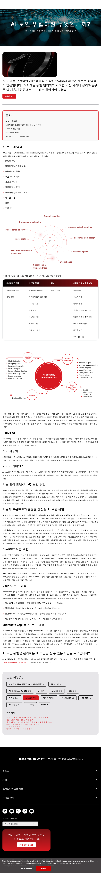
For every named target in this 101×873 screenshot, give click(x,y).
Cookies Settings (26, 868)
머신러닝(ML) (68, 698)
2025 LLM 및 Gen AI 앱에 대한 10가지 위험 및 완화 (27, 718)
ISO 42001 (86, 698)
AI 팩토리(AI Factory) (20, 691)
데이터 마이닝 (49, 698)
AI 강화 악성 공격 (13, 726)
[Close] (97, 861)
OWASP (44, 705)
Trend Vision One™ (31, 759)
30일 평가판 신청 (26, 845)
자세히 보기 (9, 96)
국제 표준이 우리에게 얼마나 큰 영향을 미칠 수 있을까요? (29, 722)
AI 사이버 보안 (57, 684)
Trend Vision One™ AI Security (14, 662)
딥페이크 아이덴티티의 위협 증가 (19, 729)
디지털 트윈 (14, 698)
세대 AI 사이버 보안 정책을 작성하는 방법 (23, 724)
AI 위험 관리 (14, 705)
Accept (43, 868)
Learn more (76, 863)
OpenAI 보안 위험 (13, 132)
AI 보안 (41, 691)
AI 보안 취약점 (11, 121)
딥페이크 (72, 691)
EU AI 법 (30, 705)
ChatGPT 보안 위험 (13, 129)
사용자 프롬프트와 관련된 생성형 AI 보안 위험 (23, 125)
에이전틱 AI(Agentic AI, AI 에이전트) (26, 684)
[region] (50, 865)
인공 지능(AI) (14, 677)
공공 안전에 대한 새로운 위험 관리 (20, 720)
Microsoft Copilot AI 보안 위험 (18, 136)
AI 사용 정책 (56, 691)
